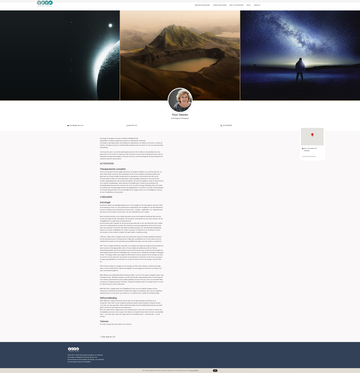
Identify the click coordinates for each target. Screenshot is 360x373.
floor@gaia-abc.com (76, 125)
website (119, 324)
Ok (215, 370)
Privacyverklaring (193, 370)
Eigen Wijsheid (104, 301)
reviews (102, 316)
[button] (219, 5)
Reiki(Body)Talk (133, 138)
